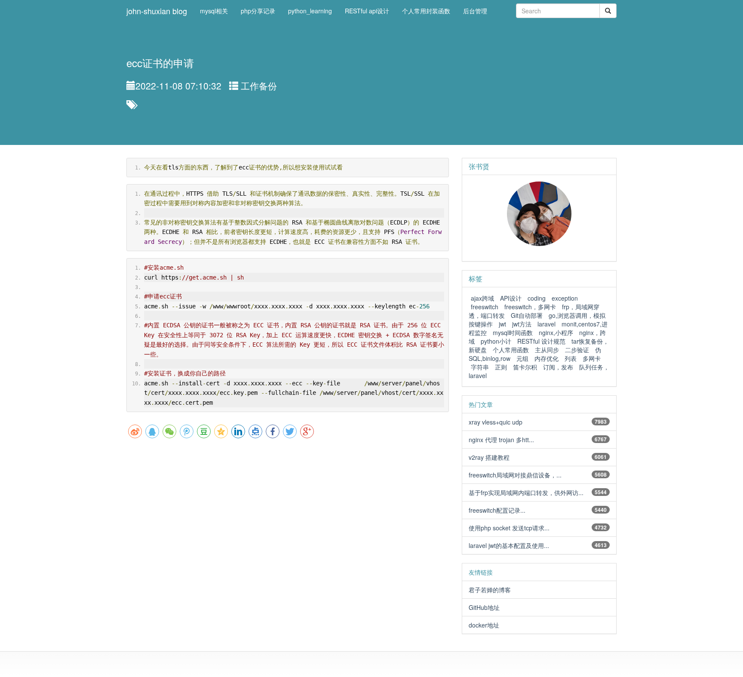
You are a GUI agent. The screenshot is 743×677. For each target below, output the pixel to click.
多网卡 (592, 358)
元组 (522, 358)
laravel (546, 324)
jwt (502, 324)
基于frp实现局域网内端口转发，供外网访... (526, 492)
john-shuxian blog (156, 10)
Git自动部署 (527, 315)
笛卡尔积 (525, 367)
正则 (501, 367)
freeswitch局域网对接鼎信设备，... (515, 475)
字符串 (480, 367)
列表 (571, 358)
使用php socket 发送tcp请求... (509, 527)
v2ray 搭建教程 (489, 457)
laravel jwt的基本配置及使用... (509, 545)
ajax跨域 (482, 298)
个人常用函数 (511, 349)
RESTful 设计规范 (541, 341)
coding (537, 298)
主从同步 (547, 349)
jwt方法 (521, 324)
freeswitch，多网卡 (530, 306)
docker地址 (484, 625)
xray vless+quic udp (495, 422)
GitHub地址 (484, 607)
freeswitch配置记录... (497, 510)
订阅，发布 (558, 367)
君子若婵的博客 (490, 589)
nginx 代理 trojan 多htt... (501, 439)
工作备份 (259, 85)
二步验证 (577, 349)
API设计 (511, 298)
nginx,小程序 (556, 332)
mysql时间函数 (513, 332)
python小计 (496, 341)
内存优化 (546, 358)
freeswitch (484, 306)
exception (565, 298)
